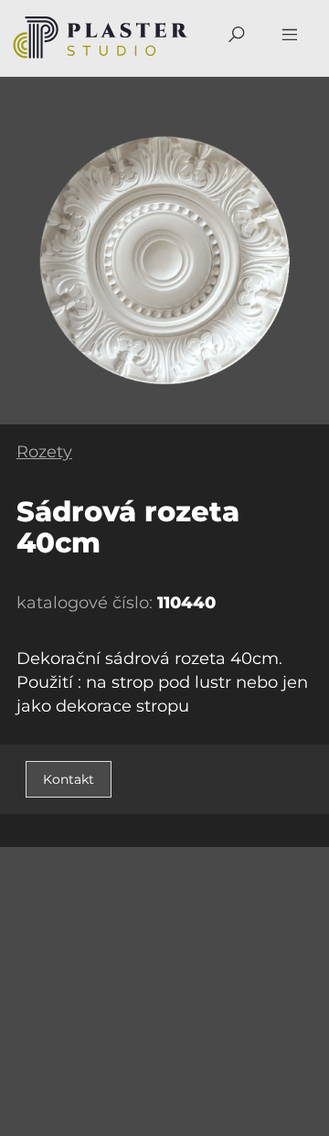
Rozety (44, 452)
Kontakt (68, 779)
